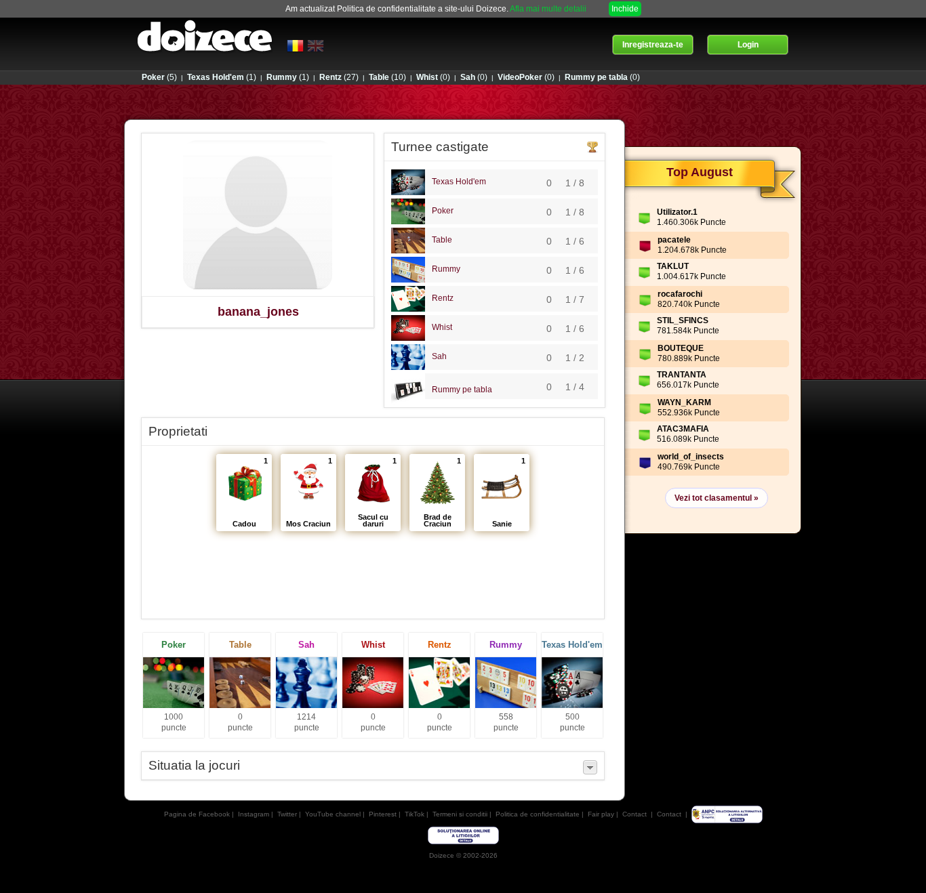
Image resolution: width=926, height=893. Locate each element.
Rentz (443, 298)
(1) (221, 77)
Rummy (446, 269)
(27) (339, 77)
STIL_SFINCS (682, 320)
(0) (433, 77)
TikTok (414, 814)
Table (442, 240)
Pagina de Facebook (197, 814)
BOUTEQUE (681, 348)
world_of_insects (691, 456)
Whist (442, 327)
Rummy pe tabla (462, 389)
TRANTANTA (681, 374)
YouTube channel (333, 814)
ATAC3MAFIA (683, 429)
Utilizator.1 (677, 212)
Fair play (601, 814)
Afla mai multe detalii (548, 9)
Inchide (625, 9)
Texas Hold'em (459, 181)
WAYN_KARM (684, 402)
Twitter (287, 814)
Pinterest (383, 814)
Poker (443, 210)
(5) (159, 77)
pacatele (674, 240)
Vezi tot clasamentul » (717, 498)
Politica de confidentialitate (538, 814)
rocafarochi (680, 294)
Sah (439, 356)
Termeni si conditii (459, 814)
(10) (387, 77)
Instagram (253, 814)
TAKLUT (673, 266)
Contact (634, 814)
